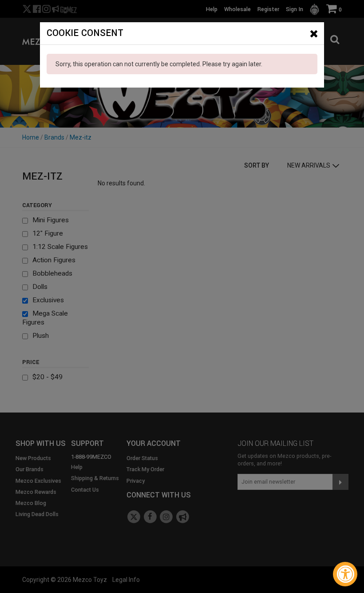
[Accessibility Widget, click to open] (345, 574)
